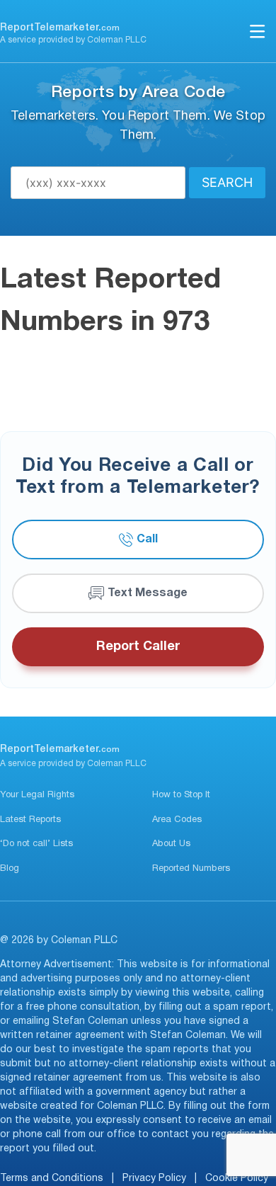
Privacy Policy (154, 1178)
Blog (9, 869)
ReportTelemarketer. (60, 28)
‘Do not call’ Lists (36, 844)
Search (227, 182)
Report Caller (138, 647)
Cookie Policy (236, 1178)
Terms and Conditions (51, 1178)
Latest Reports (30, 820)
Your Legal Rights (37, 795)
